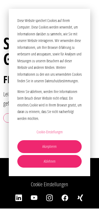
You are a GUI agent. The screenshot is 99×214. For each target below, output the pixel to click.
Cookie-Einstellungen (50, 131)
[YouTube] (34, 197)
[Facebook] (65, 197)
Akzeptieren (49, 146)
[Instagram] (49, 197)
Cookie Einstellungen (49, 184)
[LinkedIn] (18, 197)
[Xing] (80, 197)
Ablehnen (50, 161)
